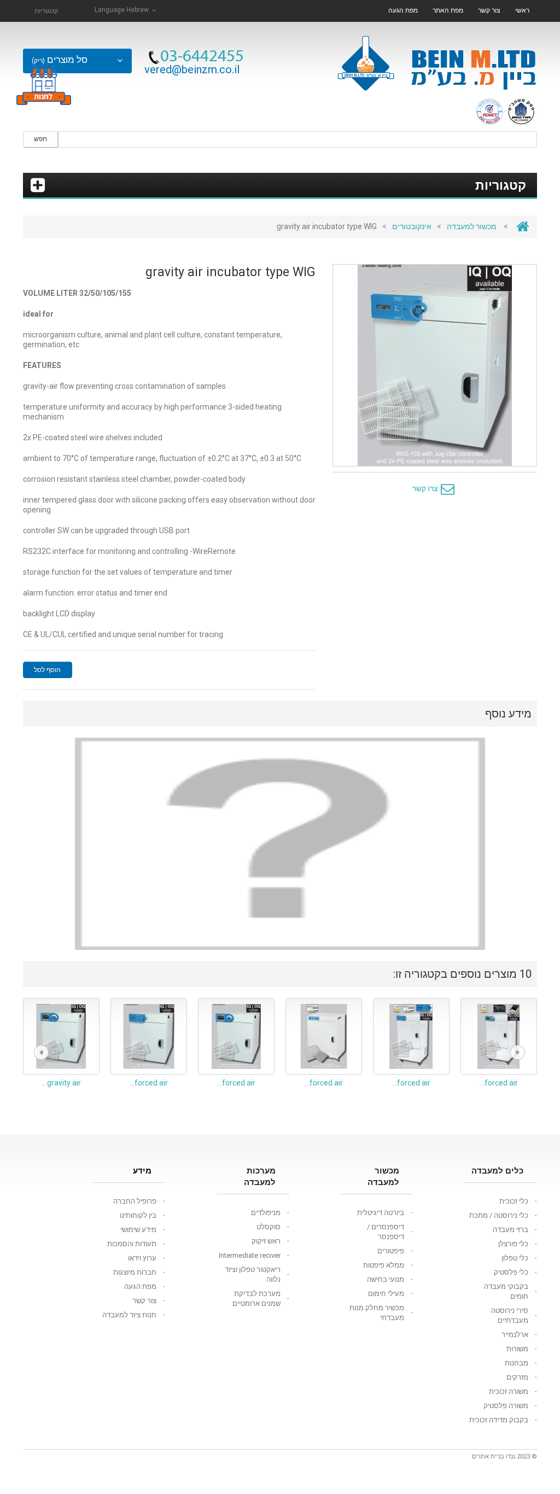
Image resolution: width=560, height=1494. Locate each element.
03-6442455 (202, 57)
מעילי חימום (386, 1293)
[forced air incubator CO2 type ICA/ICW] (323, 1036)
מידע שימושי (138, 1229)
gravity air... (61, 1082)
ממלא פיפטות (383, 1265)
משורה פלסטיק (505, 1406)
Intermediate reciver (250, 1255)
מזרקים (517, 1377)
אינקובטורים (411, 226)
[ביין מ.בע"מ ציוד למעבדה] (436, 59)
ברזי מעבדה (510, 1229)
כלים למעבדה (497, 1171)
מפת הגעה (403, 10)
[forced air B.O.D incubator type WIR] (411, 1036)
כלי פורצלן (513, 1244)
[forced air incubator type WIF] (148, 1036)
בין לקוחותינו (138, 1215)
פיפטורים (390, 1251)
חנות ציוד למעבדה (129, 1315)
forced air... (149, 1082)
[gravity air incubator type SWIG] (61, 1036)
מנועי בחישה (385, 1279)
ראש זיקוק (266, 1241)
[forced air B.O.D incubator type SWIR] (498, 1036)
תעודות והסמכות (131, 1244)
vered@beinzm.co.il (192, 69)
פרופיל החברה (134, 1201)
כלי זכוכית (513, 1201)
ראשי (522, 10)
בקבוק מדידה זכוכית (498, 1420)
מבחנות (516, 1363)
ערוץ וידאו (142, 1258)
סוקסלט (268, 1227)
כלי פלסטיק (511, 1272)
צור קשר (489, 10)
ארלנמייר (514, 1334)
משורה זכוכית (508, 1391)
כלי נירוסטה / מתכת (498, 1215)
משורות (517, 1349)
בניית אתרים (488, 1456)
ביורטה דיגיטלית (380, 1213)
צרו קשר (425, 488)
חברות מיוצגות (134, 1272)
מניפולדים (266, 1213)
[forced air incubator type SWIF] (236, 1036)
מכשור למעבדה (472, 226)
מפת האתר (448, 10)
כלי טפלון (514, 1258)
